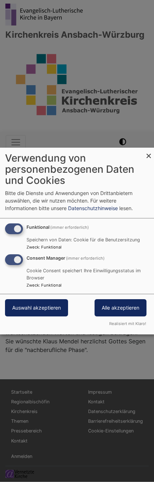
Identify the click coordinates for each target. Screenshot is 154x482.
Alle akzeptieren (120, 308)
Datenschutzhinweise (93, 208)
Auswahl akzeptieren (36, 308)
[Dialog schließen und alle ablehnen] (148, 152)
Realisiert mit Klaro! (127, 323)
